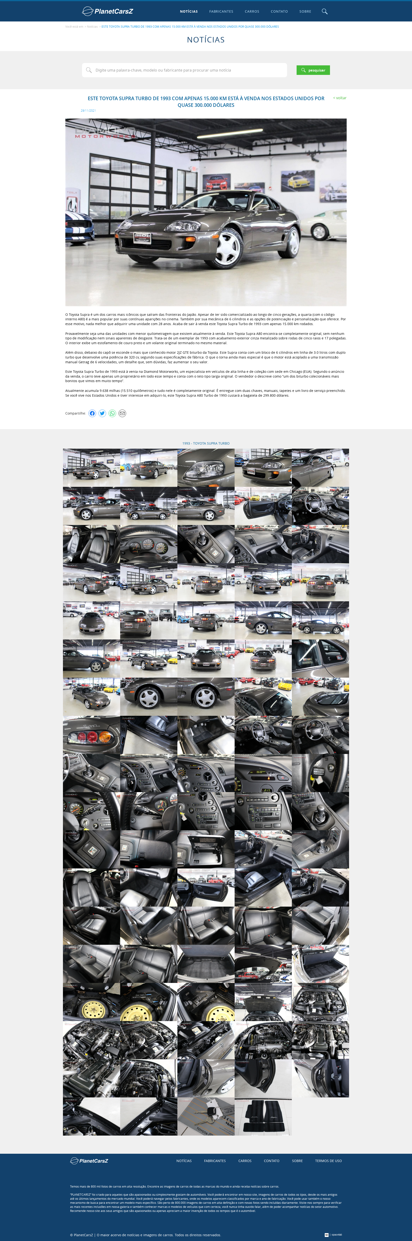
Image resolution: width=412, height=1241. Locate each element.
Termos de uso (328, 1160)
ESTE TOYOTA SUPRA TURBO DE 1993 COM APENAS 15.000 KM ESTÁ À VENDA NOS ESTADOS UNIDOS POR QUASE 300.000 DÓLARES (190, 26)
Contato (279, 11)
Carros (252, 11)
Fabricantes (221, 11)
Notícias (189, 11)
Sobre (305, 11)
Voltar (341, 97)
